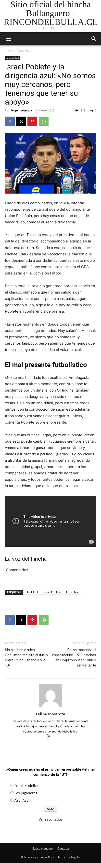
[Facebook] (10, 121)
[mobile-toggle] (8, 38)
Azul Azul (32, 592)
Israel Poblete (52, 592)
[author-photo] (50, 707)
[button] (94, 38)
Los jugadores (25, 793)
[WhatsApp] (44, 121)
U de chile (72, 592)
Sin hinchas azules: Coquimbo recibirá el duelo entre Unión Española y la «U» (26, 657)
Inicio (8, 50)
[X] (21, 121)
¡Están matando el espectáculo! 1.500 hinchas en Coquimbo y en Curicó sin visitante (74, 657)
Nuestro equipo (42, 848)
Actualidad (24, 50)
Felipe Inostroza (21, 110)
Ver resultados (51, 819)
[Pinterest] (32, 121)
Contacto (63, 848)
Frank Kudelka (26, 785)
